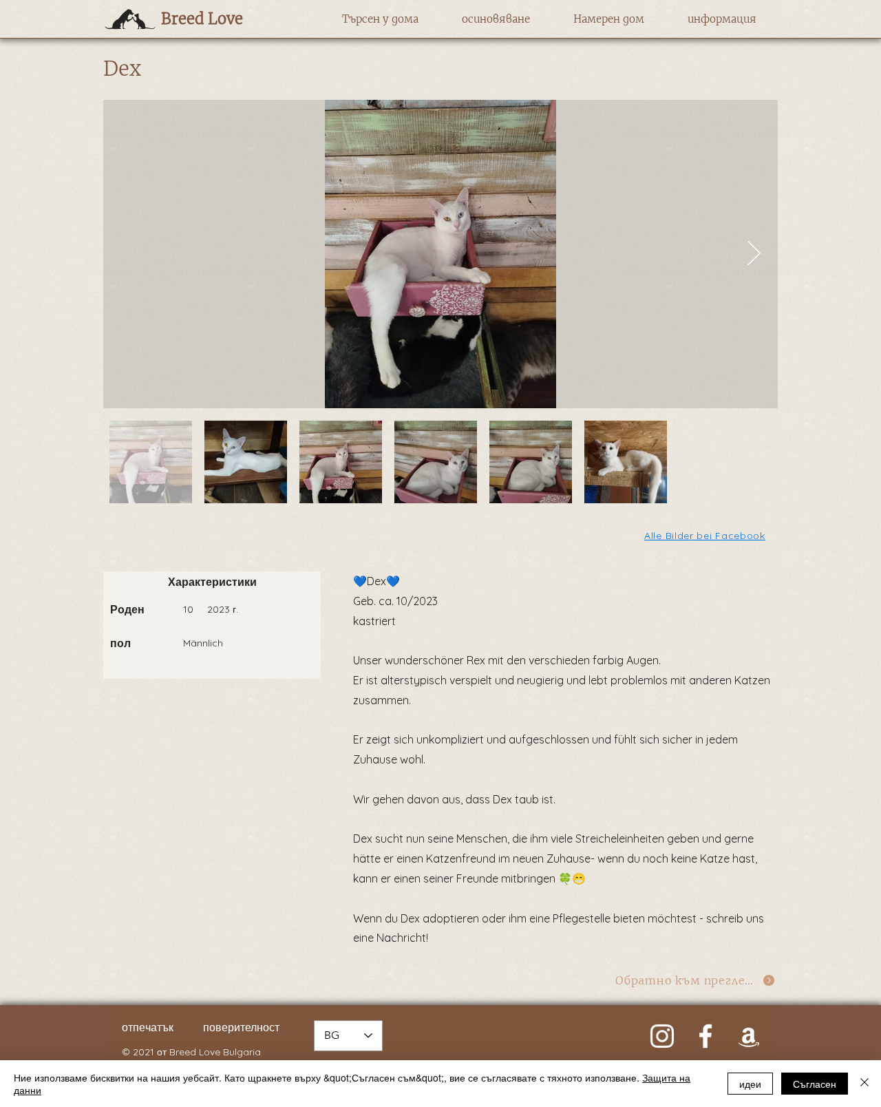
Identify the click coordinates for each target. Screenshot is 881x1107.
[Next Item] (754, 254)
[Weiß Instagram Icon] (662, 1036)
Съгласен (814, 1083)
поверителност (241, 1027)
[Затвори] (864, 1083)
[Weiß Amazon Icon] (749, 1036)
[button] (380, 19)
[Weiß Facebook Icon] (705, 1036)
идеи (750, 1083)
